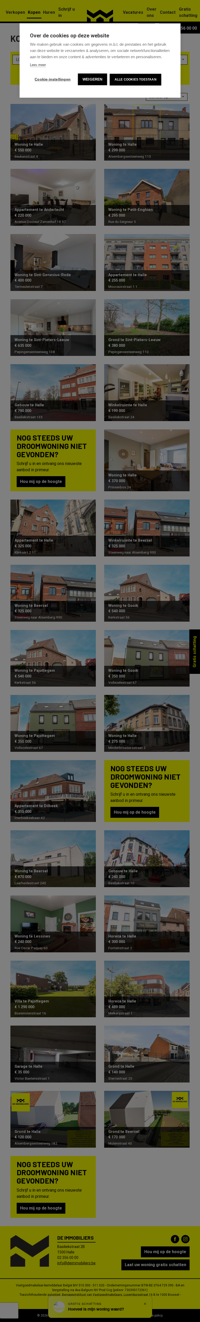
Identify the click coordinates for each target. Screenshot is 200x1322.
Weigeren (93, 79)
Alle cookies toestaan (136, 79)
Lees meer (38, 65)
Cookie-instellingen (53, 79)
